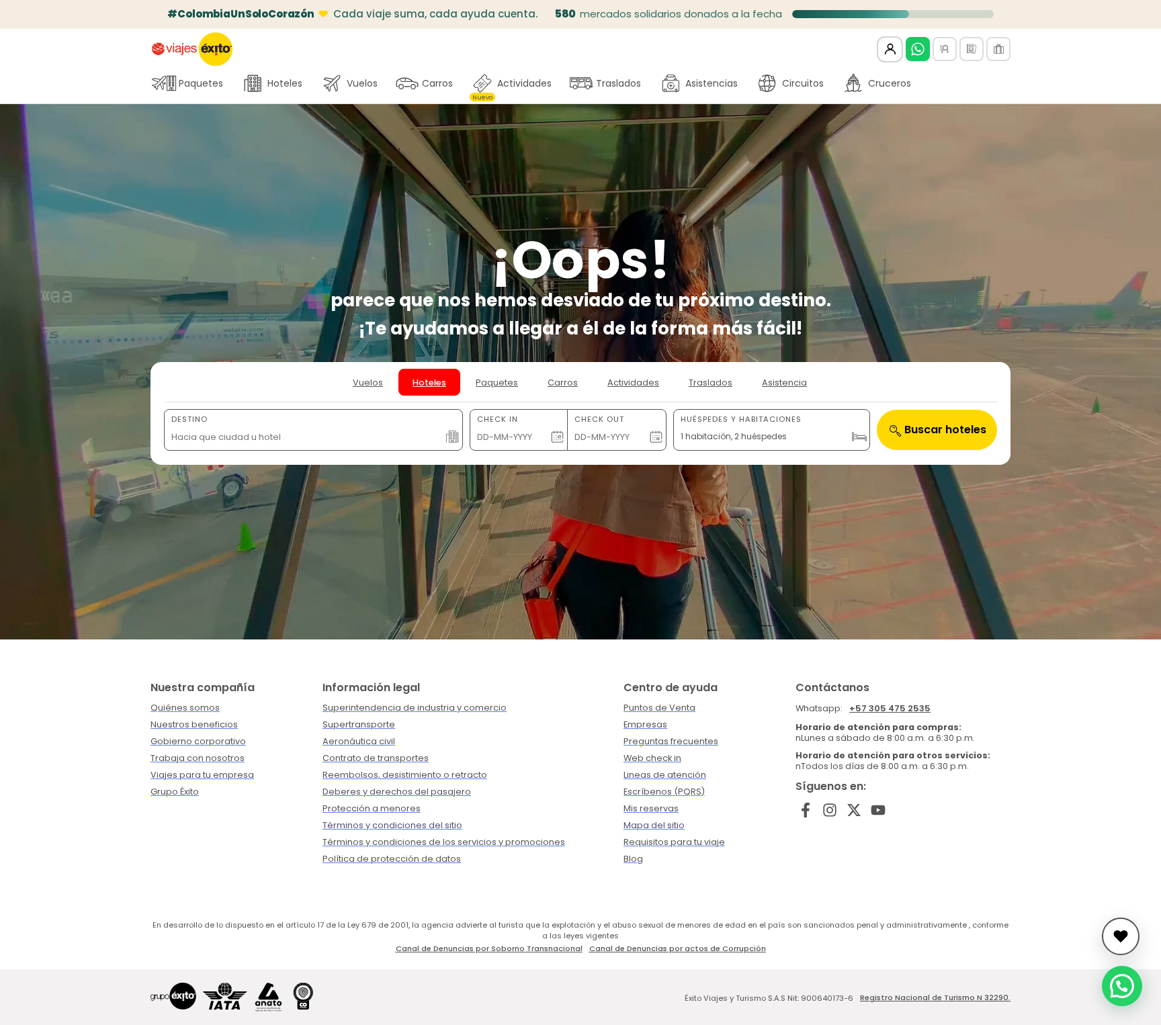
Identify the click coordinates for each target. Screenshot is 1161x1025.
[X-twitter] (854, 809)
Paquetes (201, 83)
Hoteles (284, 83)
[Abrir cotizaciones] (1121, 936)
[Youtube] (877, 809)
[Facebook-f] (806, 809)
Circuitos (803, 83)
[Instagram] (830, 809)
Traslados (618, 83)
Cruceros (889, 83)
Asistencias (711, 83)
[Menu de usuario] (890, 49)
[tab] (368, 382)
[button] (1122, 986)
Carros (437, 83)
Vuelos (362, 83)
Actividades (512, 87)
